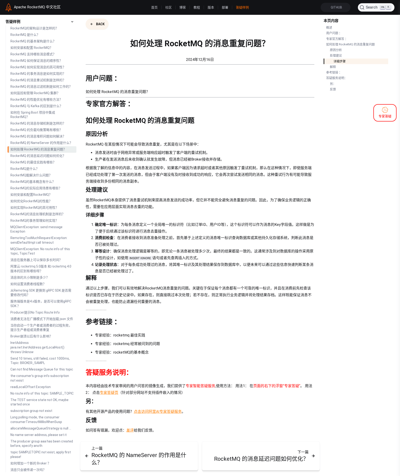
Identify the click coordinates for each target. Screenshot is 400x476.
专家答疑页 (109, 392)
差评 (130, 430)
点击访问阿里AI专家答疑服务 (158, 411)
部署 (225, 7)
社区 (168, 7)
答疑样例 (242, 7)
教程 (197, 7)
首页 (154, 7)
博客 (182, 7)
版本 (211, 7)
